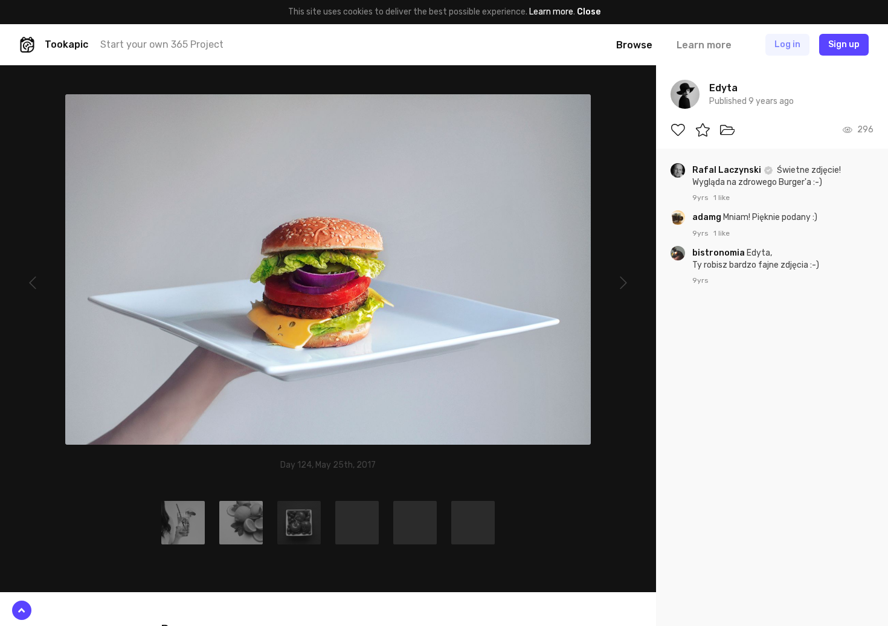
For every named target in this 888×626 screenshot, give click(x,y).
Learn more (551, 12)
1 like (721, 197)
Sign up (844, 44)
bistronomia (719, 253)
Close (588, 12)
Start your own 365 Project (162, 44)
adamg (707, 217)
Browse (634, 45)
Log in (787, 44)
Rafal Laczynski (727, 170)
